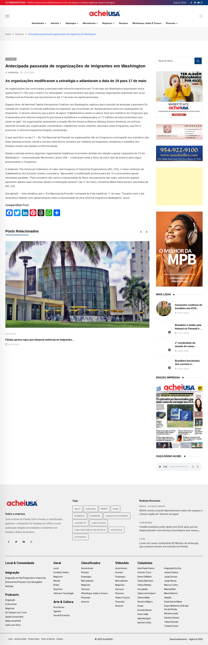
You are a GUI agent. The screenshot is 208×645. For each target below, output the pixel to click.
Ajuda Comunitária (14, 617)
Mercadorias (89, 23)
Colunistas (144, 563)
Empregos (71, 23)
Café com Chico (13, 625)
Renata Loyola (171, 613)
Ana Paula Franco (145, 568)
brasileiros (79, 515)
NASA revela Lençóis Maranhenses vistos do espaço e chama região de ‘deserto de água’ (71, 2)
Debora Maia (143, 597)
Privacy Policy (33, 639)
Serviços (123, 23)
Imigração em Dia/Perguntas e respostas (25, 578)
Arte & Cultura (63, 602)
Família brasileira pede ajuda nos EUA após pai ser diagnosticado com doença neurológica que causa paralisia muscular (168, 530)
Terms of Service (48, 639)
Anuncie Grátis (20, 639)
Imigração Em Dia (172, 568)
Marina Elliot (170, 589)
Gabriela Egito (144, 618)
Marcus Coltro (171, 585)
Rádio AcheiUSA (13, 621)
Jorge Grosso (170, 576)
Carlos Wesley (144, 585)
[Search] (201, 16)
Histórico (19, 34)
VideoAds (122, 563)
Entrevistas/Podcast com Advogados (23, 582)
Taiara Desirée (171, 622)
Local (142, 539)
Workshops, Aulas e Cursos (146, 23)
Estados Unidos (156, 506)
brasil (115, 508)
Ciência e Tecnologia (63, 593)
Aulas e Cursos (122, 597)
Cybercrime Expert (146, 593)
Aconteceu (58, 607)
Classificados (90, 563)
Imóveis (55, 23)
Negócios (107, 23)
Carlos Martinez (145, 581)
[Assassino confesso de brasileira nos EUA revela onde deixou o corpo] (163, 308)
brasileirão (95, 515)
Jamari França (171, 572)
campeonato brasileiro (117, 515)
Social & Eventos (61, 615)
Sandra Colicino (171, 617)
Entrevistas (11, 604)
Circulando (142, 589)
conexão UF (80, 522)
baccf (77, 508)
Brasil (142, 506)
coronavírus (80, 536)
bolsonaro (91, 508)
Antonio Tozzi (144, 572)
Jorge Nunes (170, 581)
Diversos (119, 593)
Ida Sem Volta (144, 622)
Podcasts (12, 594)
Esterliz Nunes (144, 610)
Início (10, 639)
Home (8, 34)
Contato (59, 639)
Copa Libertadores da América (89, 529)
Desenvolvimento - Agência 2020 (186, 639)
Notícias (9, 586)
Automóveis (38, 23)
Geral (57, 563)
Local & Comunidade (19, 563)
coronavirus (116, 529)
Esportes (57, 589)
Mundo (56, 581)
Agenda (57, 611)
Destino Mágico (145, 601)
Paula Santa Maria (173, 601)
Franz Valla (142, 614)
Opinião (167, 597)
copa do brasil (99, 522)
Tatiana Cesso (171, 626)
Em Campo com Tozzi (16, 612)
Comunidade (145, 523)
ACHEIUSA (13, 73)
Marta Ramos (171, 593)
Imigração (12, 572)
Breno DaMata (144, 576)
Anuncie (85, 601)
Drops (140, 606)
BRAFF (104, 508)
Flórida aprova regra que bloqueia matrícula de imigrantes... (39, 339)
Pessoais (170, 23)
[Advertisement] (179, 186)
